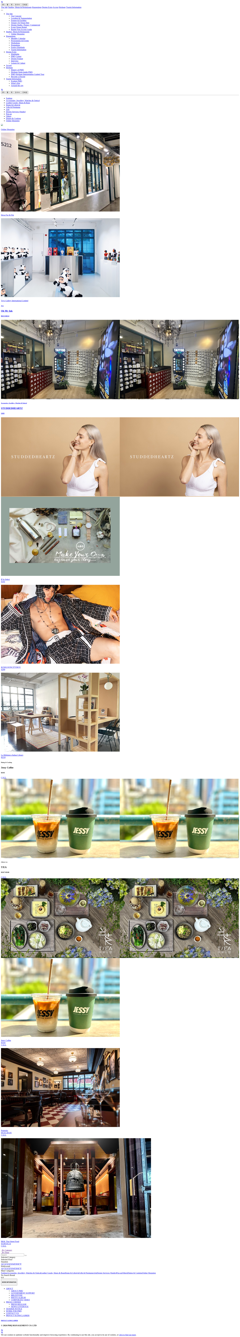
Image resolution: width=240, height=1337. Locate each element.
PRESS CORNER (13, 1302)
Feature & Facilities (18, 20)
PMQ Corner (16, 56)
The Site (4, 7)
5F (16, 1264)
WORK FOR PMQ (14, 1311)
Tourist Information (73, 7)
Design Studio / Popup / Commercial (25, 25)
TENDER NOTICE (14, 1309)
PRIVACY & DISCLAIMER (18, 1315)
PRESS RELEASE (18, 1304)
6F (18, 1264)
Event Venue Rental (19, 27)
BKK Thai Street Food (10, 1242)
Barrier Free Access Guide (21, 29)
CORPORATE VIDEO (20, 1300)
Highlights (15, 54)
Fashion (9, 98)
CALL (3, 777)
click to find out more (127, 1335)
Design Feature (17, 59)
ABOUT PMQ (17, 1291)
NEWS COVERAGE (19, 1306)
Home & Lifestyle (13, 105)
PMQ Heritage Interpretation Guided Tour (27, 74)
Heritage (62, 7)
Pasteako (6, 1131)
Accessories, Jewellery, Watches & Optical (23, 100)
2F (10, 1264)
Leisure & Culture (18, 63)
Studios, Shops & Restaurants (20, 7)
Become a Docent (18, 77)
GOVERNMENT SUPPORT (23, 1293)
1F (8, 1264)
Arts (7, 109)
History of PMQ (17, 70)
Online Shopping (17, 34)
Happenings (37, 7)
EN (3, 5)
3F (12, 1264)
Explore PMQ (16, 81)
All (2, 1264)
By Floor (5, 1252)
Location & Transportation (21, 18)
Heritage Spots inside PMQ (22, 72)
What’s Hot (15, 83)
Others (8, 116)
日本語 (24, 5)
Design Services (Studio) (16, 112)
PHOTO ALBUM (18, 1297)
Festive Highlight (18, 47)
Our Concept (16, 16)
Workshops (15, 43)
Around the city (17, 86)
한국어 (17, 5)
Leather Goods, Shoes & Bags (18, 103)
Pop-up (9, 114)
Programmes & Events (20, 41)
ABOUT (9, 1289)
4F (14, 1264)
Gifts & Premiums (13, 107)
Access (55, 7)
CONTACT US (12, 1313)
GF (5, 1264)
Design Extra (47, 7)
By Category (6, 1250)
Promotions (15, 45)
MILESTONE (16, 1295)
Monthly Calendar (18, 38)
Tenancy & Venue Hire (20, 23)
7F (20, 1264)
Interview (14, 61)
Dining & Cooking (13, 118)
